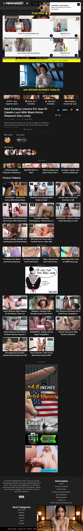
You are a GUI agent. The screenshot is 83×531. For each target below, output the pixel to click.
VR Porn (29, 529)
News (61, 484)
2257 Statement (61, 494)
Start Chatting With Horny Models (28, 53)
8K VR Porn (36, 529)
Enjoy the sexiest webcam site (28, 33)
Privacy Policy (61, 489)
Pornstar (22, 523)
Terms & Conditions (61, 486)
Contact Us (61, 500)
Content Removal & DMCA (61, 492)
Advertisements (61, 497)
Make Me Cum (65, 33)
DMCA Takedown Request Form (61, 503)
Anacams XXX (22, 529)
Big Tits (21, 518)
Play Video (42, 58)
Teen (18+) (21, 510)
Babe (21, 521)
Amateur (22, 512)
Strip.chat (27, 36)
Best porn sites (12, 529)
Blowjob (21, 515)
